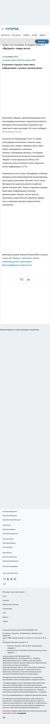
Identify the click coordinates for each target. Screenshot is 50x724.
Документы (5, 35)
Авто (4, 613)
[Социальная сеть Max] (4, 583)
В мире (34, 35)
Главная (5, 621)
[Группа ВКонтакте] (4, 579)
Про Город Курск (8, 539)
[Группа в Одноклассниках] (8, 579)
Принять (41, 41)
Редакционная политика (10, 604)
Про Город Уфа (7, 547)
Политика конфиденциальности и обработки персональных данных (25, 695)
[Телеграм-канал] (11, 579)
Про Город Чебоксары (10, 515)
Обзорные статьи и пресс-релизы (14, 592)
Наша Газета (7, 525)
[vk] (22, 279)
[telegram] (29, 279)
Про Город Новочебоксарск (12, 520)
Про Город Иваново (9, 529)
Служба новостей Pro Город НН (18, 60)
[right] (47, 35)
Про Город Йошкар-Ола (10, 533)
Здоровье (43, 35)
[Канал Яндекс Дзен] (15, 579)
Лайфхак (26, 35)
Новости (5, 617)
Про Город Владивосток (10, 561)
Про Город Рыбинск (9, 543)
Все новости (16, 35)
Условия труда (7, 608)
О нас (4, 596)
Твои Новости (7, 553)
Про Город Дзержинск (10, 511)
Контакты (6, 600)
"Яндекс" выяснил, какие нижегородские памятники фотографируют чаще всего (20, 261)
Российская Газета (12, 131)
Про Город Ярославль (10, 557)
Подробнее (42, 692)
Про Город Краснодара (10, 566)
